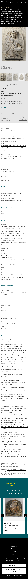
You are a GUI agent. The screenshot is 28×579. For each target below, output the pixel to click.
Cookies (14, 551)
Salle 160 (5, 118)
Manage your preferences (14, 575)
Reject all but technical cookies (14, 570)
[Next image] (25, 77)
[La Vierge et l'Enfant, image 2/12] (9, 77)
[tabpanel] (14, 516)
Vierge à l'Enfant (5, 323)
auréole (13, 323)
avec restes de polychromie (8, 318)
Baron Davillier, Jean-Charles (9, 243)
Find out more (18, 560)
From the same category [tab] (14, 493)
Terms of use (14, 549)
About (14, 543)
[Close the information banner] (26, 16)
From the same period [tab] (14, 492)
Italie (2, 91)
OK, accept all (14, 565)
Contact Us (14, 546)
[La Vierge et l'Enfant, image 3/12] (15, 77)
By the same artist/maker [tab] (14, 490)
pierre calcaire (5, 313)
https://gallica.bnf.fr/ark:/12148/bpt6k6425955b (14, 398)
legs (2, 307)
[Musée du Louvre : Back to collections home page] (14, 2)
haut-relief (4, 329)
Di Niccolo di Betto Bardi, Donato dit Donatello (13, 145)
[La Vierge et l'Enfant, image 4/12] (21, 77)
